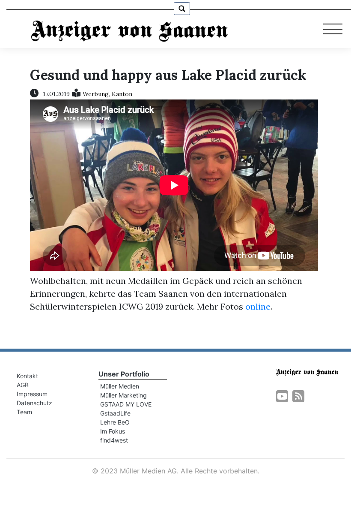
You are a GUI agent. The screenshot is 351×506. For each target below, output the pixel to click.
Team (24, 412)
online (258, 306)
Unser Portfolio (123, 374)
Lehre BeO (115, 422)
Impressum (32, 394)
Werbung (96, 94)
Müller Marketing (123, 395)
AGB (23, 385)
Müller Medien (119, 386)
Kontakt (27, 376)
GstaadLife (115, 413)
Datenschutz (34, 403)
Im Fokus (112, 431)
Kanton (122, 94)
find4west (114, 440)
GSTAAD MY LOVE (126, 404)
